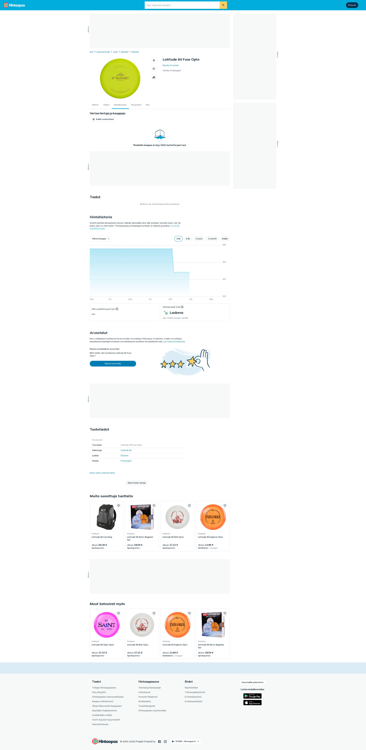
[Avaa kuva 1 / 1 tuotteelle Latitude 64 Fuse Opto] (120, 78)
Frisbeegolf (126, 461)
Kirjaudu (352, 5)
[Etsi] (223, 5)
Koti (91, 52)
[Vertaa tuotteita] (154, 77)
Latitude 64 (126, 450)
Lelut (115, 52)
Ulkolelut (124, 52)
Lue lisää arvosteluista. (174, 341)
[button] (154, 60)
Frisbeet (135, 52)
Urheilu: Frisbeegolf (172, 70)
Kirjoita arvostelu (171, 65)
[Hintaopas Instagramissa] (165, 741)
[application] (160, 272)
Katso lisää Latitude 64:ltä (102, 473)
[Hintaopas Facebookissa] (159, 741)
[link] (107, 526)
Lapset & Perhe (103, 52)
